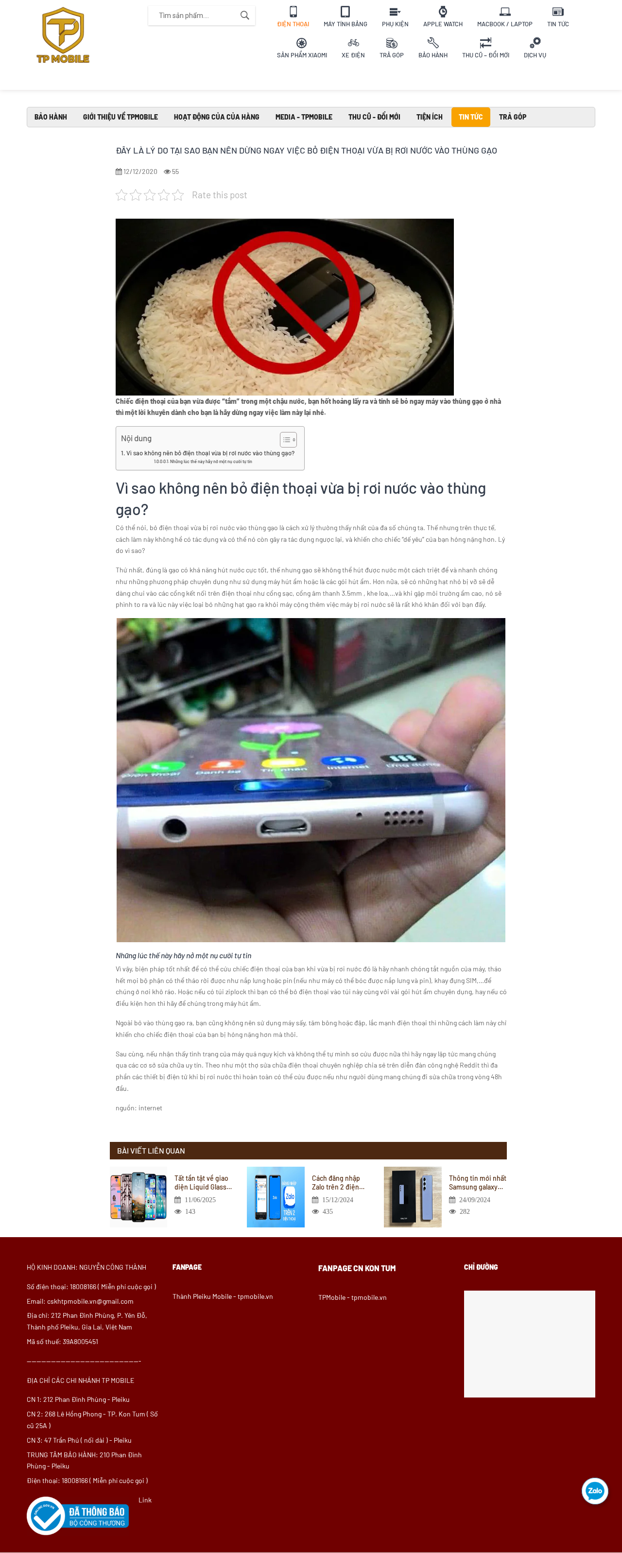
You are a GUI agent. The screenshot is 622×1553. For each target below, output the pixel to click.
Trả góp (512, 117)
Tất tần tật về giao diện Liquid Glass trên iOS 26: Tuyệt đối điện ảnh (201, 1182)
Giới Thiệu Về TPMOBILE (120, 117)
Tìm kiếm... (245, 15)
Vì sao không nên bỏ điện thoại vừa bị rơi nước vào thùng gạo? (210, 453)
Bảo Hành (51, 117)
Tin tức (471, 117)
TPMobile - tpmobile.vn (352, 1297)
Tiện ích (429, 117)
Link (145, 1500)
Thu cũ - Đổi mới (374, 117)
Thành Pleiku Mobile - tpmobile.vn (223, 1296)
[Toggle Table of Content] (283, 439)
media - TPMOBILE (304, 117)
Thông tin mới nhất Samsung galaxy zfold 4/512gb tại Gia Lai (477, 1182)
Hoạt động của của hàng (216, 117)
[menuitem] (293, 15)
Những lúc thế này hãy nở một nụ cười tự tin (211, 461)
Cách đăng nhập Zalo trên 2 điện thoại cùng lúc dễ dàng (337, 1182)
